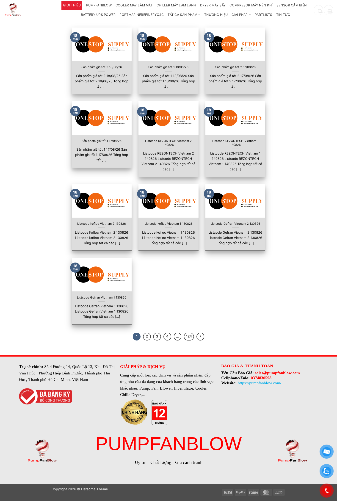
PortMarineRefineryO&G (141, 15)
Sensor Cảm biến (291, 5)
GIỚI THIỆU (72, 5)
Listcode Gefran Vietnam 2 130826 (235, 223)
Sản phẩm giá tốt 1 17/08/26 (102, 141)
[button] (328, 10)
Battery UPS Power (98, 15)
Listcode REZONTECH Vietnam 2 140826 (168, 143)
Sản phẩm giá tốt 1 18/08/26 (168, 67)
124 (189, 336)
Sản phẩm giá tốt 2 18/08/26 (101, 67)
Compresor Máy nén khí (251, 5)
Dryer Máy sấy (213, 5)
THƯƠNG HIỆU (216, 15)
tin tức (283, 15)
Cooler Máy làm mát (134, 5)
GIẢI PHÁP (240, 15)
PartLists (263, 15)
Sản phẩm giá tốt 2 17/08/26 (235, 67)
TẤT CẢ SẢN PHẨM (182, 15)
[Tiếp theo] (200, 336)
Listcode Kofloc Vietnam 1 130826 (168, 223)
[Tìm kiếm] (318, 10)
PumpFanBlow (99, 5)
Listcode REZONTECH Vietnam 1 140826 (235, 143)
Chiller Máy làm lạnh (176, 5)
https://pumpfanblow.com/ (259, 383)
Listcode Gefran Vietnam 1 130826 (101, 297)
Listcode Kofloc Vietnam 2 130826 (101, 223)
